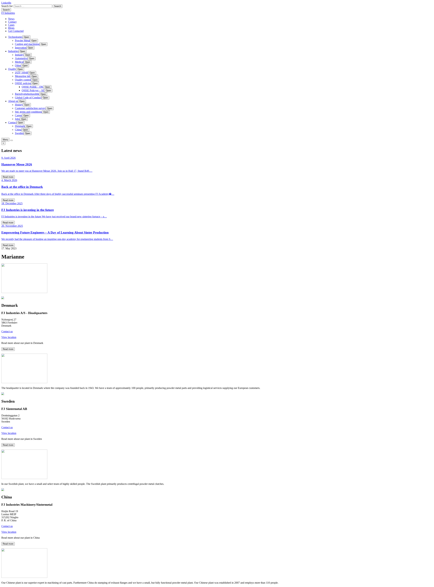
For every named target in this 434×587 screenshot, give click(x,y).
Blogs (11, 27)
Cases (11, 24)
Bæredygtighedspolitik (27, 94)
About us (13, 101)
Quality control (23, 79)
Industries (13, 51)
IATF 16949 (21, 72)
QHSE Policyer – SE (33, 90)
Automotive (21, 58)
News (11, 18)
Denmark (20, 126)
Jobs (17, 118)
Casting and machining (27, 44)
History (19, 104)
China (18, 129)
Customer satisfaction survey (30, 108)
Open (26, 37)
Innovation (20, 47)
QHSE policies (23, 83)
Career (18, 115)
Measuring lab (22, 76)
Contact (12, 21)
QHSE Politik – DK (32, 86)
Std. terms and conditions (28, 111)
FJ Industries (8, 13)
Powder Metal (22, 40)
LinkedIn (6, 2)
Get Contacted (16, 31)
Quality (12, 69)
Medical (19, 61)
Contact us (7, 331)
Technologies (15, 36)
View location (8, 337)
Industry (19, 54)
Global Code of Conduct (28, 97)
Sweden (19, 133)
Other (18, 65)
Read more (8, 177)
